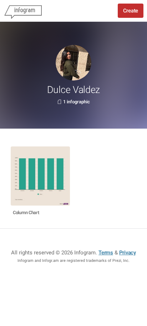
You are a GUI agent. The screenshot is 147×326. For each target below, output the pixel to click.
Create (130, 10)
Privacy (127, 252)
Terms (105, 252)
